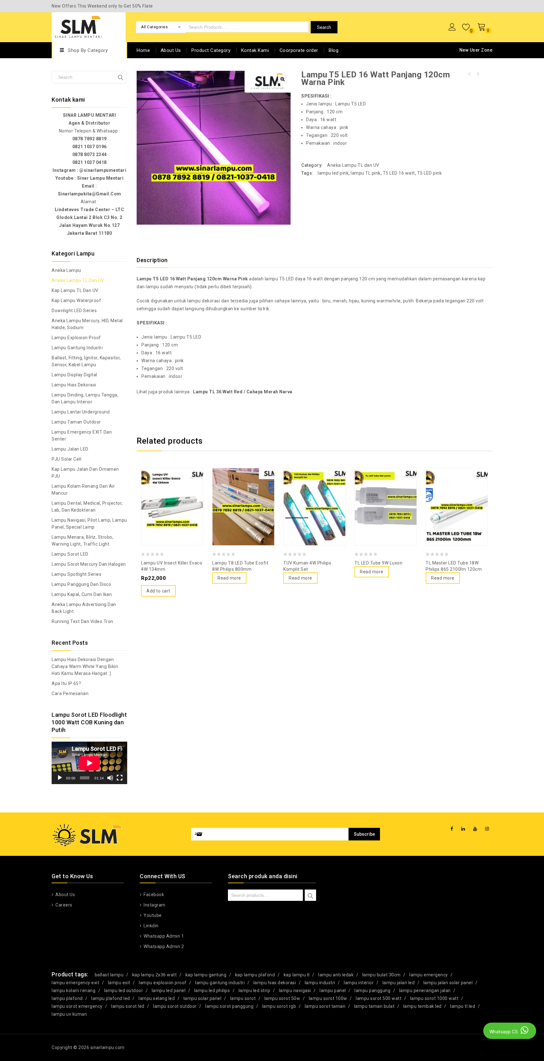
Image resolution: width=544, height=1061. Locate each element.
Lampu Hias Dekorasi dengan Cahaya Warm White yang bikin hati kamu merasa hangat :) (85, 666)
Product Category (210, 50)
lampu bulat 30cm (381, 974)
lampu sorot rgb (279, 1006)
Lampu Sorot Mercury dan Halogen (89, 564)
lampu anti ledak (336, 974)
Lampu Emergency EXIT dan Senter (82, 435)
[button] (282, 79)
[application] (89, 763)
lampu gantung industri (220, 982)
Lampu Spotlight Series (76, 574)
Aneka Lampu (66, 270)
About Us (171, 50)
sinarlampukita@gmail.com (89, 193)
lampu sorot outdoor (175, 1006)
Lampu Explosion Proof (76, 337)
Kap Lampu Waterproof (76, 300)
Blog (333, 50)
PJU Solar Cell (66, 459)
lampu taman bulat (374, 1006)
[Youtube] (475, 829)
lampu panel (333, 990)
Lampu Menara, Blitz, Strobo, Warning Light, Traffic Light (82, 541)
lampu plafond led (110, 998)
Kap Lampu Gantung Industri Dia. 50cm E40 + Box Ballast (477, 74)
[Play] (60, 778)
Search (310, 896)
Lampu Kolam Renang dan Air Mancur (83, 490)
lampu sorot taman (325, 1006)
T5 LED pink (429, 173)
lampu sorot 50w (282, 998)
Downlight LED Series (74, 310)
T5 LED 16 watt (399, 173)
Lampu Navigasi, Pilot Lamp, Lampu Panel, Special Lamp (89, 524)
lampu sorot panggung (229, 1006)
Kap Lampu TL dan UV (75, 290)
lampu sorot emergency (77, 1006)
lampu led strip (254, 990)
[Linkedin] (463, 829)
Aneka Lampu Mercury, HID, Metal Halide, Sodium (87, 324)
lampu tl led (462, 1006)
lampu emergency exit (75, 982)
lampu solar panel (203, 998)
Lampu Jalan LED (70, 449)
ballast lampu (109, 974)
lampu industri (320, 982)
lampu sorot (243, 998)
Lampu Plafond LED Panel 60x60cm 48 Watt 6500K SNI (469, 74)
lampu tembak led (422, 1006)
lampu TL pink (366, 173)
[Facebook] (452, 829)
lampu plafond (67, 998)
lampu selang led (157, 998)
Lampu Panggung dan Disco (81, 584)
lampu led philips (212, 990)
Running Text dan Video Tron (82, 621)
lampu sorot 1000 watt (434, 998)
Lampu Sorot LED (70, 554)
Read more (229, 578)
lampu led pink (333, 173)
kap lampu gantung (206, 974)
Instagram (154, 904)
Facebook (153, 894)
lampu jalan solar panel (448, 982)
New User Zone (476, 50)
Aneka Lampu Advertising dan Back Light (84, 608)
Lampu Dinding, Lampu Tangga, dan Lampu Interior (85, 398)
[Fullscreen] (119, 778)
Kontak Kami (255, 50)
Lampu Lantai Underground (81, 411)
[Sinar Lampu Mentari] (78, 26)
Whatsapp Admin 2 (163, 946)
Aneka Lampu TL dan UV (353, 165)
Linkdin (151, 925)
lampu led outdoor (123, 990)
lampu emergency (428, 974)
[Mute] (110, 778)
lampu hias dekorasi (274, 982)
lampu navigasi (295, 990)
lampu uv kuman (69, 1014)
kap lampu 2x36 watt (154, 974)
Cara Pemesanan (70, 693)
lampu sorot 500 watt (378, 998)
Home (143, 50)
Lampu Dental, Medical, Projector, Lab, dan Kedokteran (87, 507)
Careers (63, 904)
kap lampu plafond (255, 974)
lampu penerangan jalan (425, 990)
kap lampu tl (297, 974)
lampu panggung (372, 990)
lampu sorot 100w (328, 998)
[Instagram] (487, 829)
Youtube (152, 915)
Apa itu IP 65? (66, 683)
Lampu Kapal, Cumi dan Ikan (82, 594)
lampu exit (119, 982)
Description (152, 260)
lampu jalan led (398, 982)
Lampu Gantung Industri (77, 347)
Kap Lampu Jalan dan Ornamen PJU (85, 473)
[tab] (156, 260)
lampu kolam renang (73, 990)
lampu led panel (169, 990)
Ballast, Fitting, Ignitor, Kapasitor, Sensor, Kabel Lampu (86, 361)
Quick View (172, 491)
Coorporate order (299, 50)
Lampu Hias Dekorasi (74, 384)
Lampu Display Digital (74, 374)
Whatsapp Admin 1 (163, 936)
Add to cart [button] (158, 590)
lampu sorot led (127, 1006)
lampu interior (359, 982)
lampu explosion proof (163, 982)
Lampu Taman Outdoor (76, 421)
